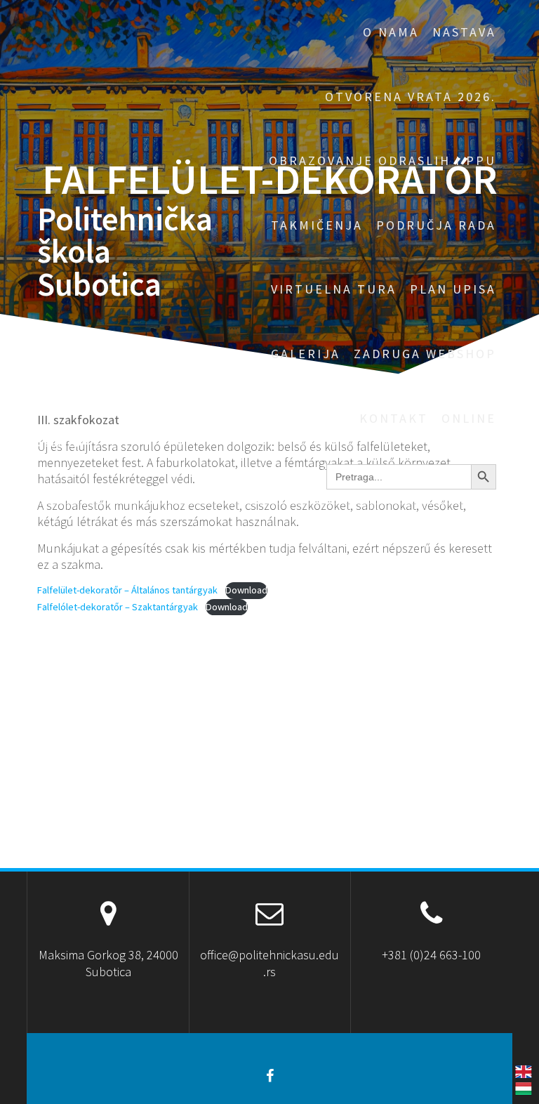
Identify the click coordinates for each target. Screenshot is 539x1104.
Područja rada (436, 225)
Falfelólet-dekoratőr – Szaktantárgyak (117, 606)
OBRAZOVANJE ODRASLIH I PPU (382, 160)
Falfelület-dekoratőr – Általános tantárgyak (127, 590)
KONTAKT (393, 418)
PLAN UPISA (453, 289)
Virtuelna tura (334, 289)
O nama (391, 32)
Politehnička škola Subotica (125, 252)
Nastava (464, 32)
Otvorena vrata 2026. (410, 96)
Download (246, 590)
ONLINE (468, 418)
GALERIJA (305, 354)
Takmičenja (317, 225)
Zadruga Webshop (425, 354)
